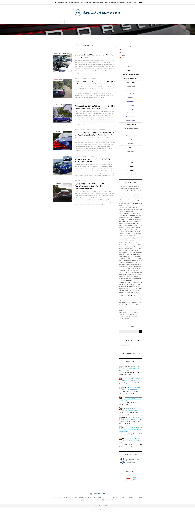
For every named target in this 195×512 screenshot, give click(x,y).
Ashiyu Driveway (128, 309)
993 (141, 209)
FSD (137, 252)
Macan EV (137, 256)
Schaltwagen (122, 211)
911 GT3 (128, 229)
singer (135, 264)
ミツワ (132, 233)
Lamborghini (131, 166)
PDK (120, 250)
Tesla (130, 139)
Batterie (136, 266)
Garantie (136, 231)
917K (131, 207)
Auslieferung (134, 274)
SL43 (138, 290)
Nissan (130, 158)
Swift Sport (123, 213)
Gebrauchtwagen (123, 188)
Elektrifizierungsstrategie (124, 207)
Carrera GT (130, 290)
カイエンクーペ (127, 302)
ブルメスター (135, 248)
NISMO (130, 186)
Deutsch (124, 50)
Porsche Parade (122, 221)
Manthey (133, 227)
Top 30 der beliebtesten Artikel (75, 2)
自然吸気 (132, 312)
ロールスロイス (135, 186)
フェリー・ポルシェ (125, 314)
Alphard (132, 225)
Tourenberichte (130, 93)
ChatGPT (121, 272)
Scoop (124, 278)
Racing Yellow (134, 237)
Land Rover (127, 258)
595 (120, 252)
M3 (137, 235)
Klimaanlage (122, 256)
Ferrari (133, 244)
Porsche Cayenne (130, 116)
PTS (125, 225)
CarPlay (139, 264)
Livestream (122, 193)
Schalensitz (125, 300)
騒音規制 (140, 244)
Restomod (131, 292)
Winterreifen (127, 237)
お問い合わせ (101, 506)
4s (139, 314)
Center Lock (124, 250)
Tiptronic (131, 286)
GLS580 (121, 280)
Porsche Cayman (131, 105)
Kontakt (129, 2)
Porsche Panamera (130, 120)
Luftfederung (122, 282)
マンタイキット (134, 258)
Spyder (132, 300)
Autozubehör (128, 254)
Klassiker (121, 276)
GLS (120, 268)
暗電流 (139, 233)
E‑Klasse (134, 288)
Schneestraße (139, 239)
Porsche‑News (130, 132)
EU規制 (126, 316)
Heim (55, 2)
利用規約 (107, 506)
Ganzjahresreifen (136, 213)
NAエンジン (135, 219)
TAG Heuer (138, 298)
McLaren (131, 162)
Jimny (123, 233)
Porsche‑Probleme (133, 318)
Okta (134, 199)
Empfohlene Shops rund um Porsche (131, 74)
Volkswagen (131, 143)
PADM (120, 197)
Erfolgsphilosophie (132, 316)
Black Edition (136, 282)
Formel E (135, 207)
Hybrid (127, 248)
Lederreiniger (122, 262)
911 (120, 213)
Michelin (121, 278)
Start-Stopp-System (123, 290)
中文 (123, 58)
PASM (120, 316)
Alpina (129, 268)
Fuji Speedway (129, 219)
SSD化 (127, 195)
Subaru (123, 197)
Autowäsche (122, 209)
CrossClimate (137, 268)
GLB (124, 219)
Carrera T (136, 190)
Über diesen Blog (62, 2)
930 (135, 307)
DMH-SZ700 (126, 215)
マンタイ (134, 221)
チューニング (128, 310)
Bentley (138, 197)
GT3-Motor (128, 225)
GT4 (131, 217)
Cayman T (129, 305)
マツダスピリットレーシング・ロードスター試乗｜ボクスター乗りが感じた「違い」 (130, 368)
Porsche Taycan (131, 109)
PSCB (123, 254)
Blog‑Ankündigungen (131, 70)
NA (130, 195)
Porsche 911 (131, 97)
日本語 (134, 2)
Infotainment (131, 231)
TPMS (120, 286)
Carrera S (139, 312)
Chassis (134, 309)
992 (138, 201)
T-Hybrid (127, 193)
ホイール (140, 246)
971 (126, 282)
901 (120, 312)
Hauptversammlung (134, 188)
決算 (129, 209)
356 (141, 195)
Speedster (133, 302)
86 (132, 314)
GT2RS (128, 250)
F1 (137, 274)
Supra (120, 199)
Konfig (136, 244)
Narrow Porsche (132, 235)
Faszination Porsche (131, 86)
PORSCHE (138, 307)
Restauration (122, 237)
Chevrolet (138, 250)
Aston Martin (131, 190)
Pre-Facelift (136, 300)
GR (132, 282)
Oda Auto (129, 288)
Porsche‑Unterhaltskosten (130, 78)
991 (127, 286)
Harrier (140, 231)
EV (127, 221)
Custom (130, 221)
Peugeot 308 (122, 309)
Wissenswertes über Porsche (131, 128)
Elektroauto (133, 298)
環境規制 (133, 239)
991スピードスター (135, 195)
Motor (120, 292)
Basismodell (128, 244)
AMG (137, 270)
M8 (135, 193)
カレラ (135, 295)
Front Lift (124, 307)
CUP (132, 260)
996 (131, 314)
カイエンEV (127, 217)
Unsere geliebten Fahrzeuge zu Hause (94, 2)
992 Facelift (128, 239)
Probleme (127, 312)
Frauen (130, 215)
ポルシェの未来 (126, 227)
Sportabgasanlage (127, 280)
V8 (140, 288)
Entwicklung (122, 217)
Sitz (122, 312)
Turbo (128, 235)
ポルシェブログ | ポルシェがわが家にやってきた (97, 509)
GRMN (135, 312)
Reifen (127, 292)
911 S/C (124, 292)
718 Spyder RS (123, 266)
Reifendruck (127, 233)
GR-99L (135, 290)
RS (120, 314)
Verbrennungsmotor (136, 310)
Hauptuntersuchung (127, 223)
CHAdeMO (131, 266)
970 (127, 213)
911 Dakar (134, 215)
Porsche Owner (135, 242)
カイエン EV (122, 240)
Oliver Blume (129, 242)
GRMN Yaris (138, 199)
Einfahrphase (122, 244)
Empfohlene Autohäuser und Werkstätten (115, 2)
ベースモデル (124, 268)
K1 (124, 203)
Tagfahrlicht (133, 250)
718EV (139, 266)
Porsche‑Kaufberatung (130, 82)
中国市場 (127, 231)
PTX (138, 260)
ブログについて (92, 506)
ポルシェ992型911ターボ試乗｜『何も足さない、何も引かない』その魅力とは (130, 440)
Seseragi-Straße (132, 252)
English (139, 2)
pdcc (120, 307)
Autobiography (134, 240)
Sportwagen (121, 190)
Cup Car (121, 300)
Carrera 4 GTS (125, 186)
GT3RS (120, 310)
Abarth (137, 288)
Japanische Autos (132, 201)
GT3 (139, 190)
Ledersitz (121, 258)
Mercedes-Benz (122, 248)
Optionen (121, 270)
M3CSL (139, 219)
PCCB (120, 233)
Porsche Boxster (131, 101)
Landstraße (132, 209)
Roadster (124, 235)
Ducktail (121, 246)
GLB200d (130, 213)
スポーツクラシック (126, 205)
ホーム (86, 506)
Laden (124, 239)
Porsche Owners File (131, 124)
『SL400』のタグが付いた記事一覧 (84, 45)
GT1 (128, 266)
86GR (139, 274)
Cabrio (136, 280)
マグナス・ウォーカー (130, 256)
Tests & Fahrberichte (131, 90)
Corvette (140, 258)
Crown (126, 209)
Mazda (124, 195)
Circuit (124, 270)
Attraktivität (121, 231)
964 (123, 316)
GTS (126, 262)
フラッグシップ (136, 211)
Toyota (125, 272)
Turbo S (126, 264)
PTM (133, 278)
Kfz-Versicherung (137, 284)
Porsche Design (125, 199)
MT (133, 217)
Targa (140, 248)
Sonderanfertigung (129, 211)
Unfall (131, 248)
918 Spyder (128, 278)
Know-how (129, 282)
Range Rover (136, 276)
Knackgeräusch (137, 278)
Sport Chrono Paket (131, 270)
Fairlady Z (139, 309)
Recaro (120, 260)
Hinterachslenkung (130, 307)
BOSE (126, 201)
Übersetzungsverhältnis (131, 197)
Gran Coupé (136, 314)
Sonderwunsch (133, 229)
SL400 (132, 268)
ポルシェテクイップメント (133, 272)
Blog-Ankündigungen (127, 246)
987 (126, 203)
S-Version (140, 225)
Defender (139, 215)
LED (129, 300)
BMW (130, 147)
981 (123, 302)
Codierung (139, 237)
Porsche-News (135, 203)
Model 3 (121, 223)
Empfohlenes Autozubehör (130, 174)
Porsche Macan (130, 112)
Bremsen (121, 203)
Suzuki (130, 155)
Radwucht (138, 221)
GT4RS (120, 239)
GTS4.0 (135, 260)
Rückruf (135, 292)
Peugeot (121, 215)
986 (125, 229)
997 (124, 312)
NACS (120, 235)
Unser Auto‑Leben (130, 135)
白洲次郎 (121, 227)
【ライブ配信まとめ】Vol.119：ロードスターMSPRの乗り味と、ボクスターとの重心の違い (130, 398)
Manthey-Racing (124, 252)
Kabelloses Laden (127, 274)
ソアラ (130, 199)
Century (135, 233)
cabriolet (139, 316)
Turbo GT (138, 209)
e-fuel (124, 310)
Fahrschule (131, 193)
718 (133, 280)
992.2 (140, 260)
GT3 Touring (131, 264)
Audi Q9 (124, 286)
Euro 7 (126, 190)
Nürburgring (121, 264)
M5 (124, 258)
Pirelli (120, 186)
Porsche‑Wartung (136, 305)
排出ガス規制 (128, 240)
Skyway (128, 203)
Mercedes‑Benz (130, 151)
